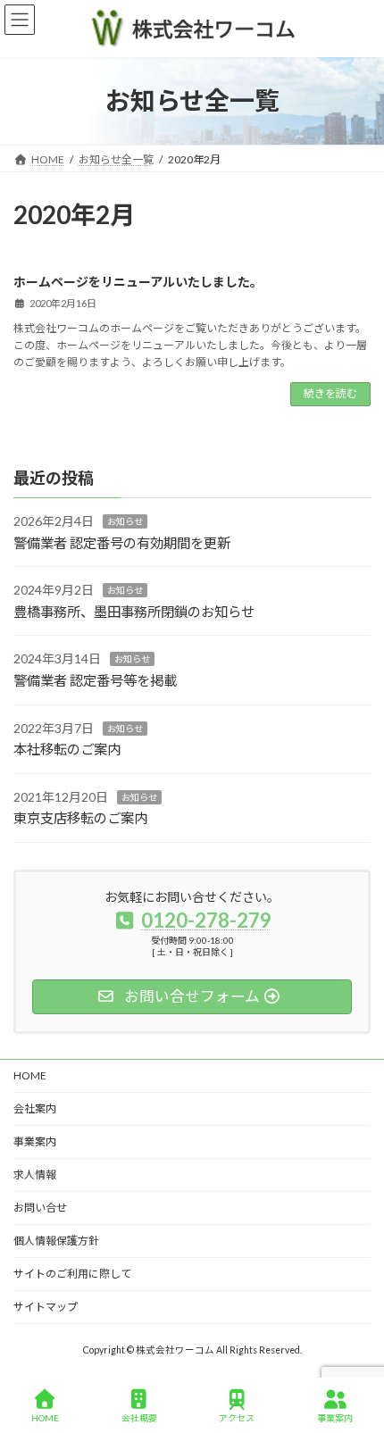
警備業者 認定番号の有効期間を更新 (121, 543)
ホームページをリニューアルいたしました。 (138, 281)
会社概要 (139, 1417)
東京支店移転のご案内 (80, 818)
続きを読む (330, 393)
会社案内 (34, 1108)
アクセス (237, 1417)
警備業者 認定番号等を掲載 (95, 680)
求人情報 (34, 1174)
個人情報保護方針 (56, 1240)
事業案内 (34, 1141)
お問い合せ (40, 1207)
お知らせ (125, 521)
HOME (29, 1075)
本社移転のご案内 (67, 749)
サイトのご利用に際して (72, 1273)
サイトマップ (45, 1306)
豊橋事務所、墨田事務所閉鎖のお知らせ (134, 612)
